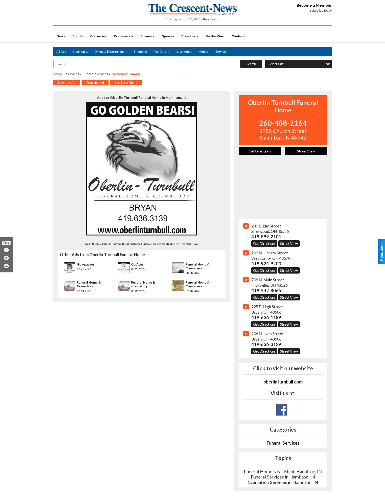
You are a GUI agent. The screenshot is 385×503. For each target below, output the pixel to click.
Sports (78, 36)
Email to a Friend (126, 82)
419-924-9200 (266, 263)
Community (80, 51)
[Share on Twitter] (6, 258)
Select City (276, 64)
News (61, 36)
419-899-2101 (266, 236)
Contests (239, 36)
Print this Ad (95, 82)
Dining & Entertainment (111, 51)
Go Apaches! (86, 264)
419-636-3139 (266, 344)
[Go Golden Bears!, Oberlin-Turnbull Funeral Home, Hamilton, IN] (141, 168)
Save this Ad (66, 82)
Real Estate (161, 51)
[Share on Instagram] (6, 266)
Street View (306, 151)
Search (251, 64)
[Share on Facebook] (6, 250)
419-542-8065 (266, 290)
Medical (204, 51)
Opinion (168, 36)
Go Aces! (138, 264)
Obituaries (98, 36)
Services (221, 51)
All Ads (61, 51)
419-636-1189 (266, 317)
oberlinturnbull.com (283, 381)
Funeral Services (95, 74)
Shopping (140, 51)
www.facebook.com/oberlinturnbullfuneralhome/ (281, 410)
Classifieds (189, 36)
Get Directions (260, 151)
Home (58, 74)
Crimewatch (123, 36)
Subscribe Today (321, 10)
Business (147, 36)
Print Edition (211, 19)
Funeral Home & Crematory (197, 266)
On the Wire (214, 36)
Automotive (184, 51)
